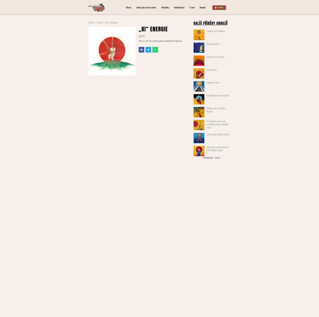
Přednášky (165, 7)
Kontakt (202, 7)
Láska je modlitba (216, 31)
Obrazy (128, 7)
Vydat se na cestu (215, 56)
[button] (141, 50)
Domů (91, 22)
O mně (192, 7)
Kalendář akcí (179, 7)
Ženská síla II (213, 44)
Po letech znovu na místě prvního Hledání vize (217, 124)
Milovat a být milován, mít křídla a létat (218, 149)
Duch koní (212, 69)
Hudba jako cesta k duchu (146, 7)
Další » (218, 157)
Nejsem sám (213, 82)
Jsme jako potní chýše (218, 134)
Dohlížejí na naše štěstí (218, 95)
